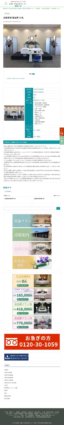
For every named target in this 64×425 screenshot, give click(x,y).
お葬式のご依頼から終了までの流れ (16, 78)
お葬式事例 (7, 13)
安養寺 (6, 390)
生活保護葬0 (8, 191)
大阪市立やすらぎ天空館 (10, 382)
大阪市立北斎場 (8, 372)
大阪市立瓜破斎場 (39, 89)
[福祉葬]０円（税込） (40, 100)
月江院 (6, 385)
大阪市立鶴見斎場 (8, 377)
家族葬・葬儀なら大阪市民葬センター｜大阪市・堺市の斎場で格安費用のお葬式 (34, 423)
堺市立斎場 (7, 398)
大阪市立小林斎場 (8, 380)
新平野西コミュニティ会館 (10, 387)
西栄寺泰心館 (7, 396)
